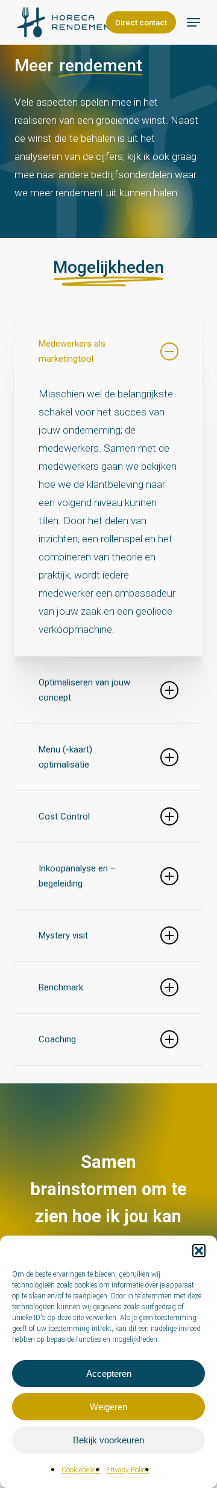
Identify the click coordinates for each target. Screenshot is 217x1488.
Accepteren (108, 1373)
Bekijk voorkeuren (108, 1440)
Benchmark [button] (61, 987)
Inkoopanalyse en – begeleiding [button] (77, 876)
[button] (199, 1251)
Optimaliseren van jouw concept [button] (84, 690)
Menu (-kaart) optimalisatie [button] (65, 757)
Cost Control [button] (64, 816)
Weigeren (108, 1407)
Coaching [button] (57, 1039)
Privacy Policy (127, 1470)
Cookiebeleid (80, 1470)
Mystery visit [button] (63, 935)
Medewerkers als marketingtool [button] (72, 351)
